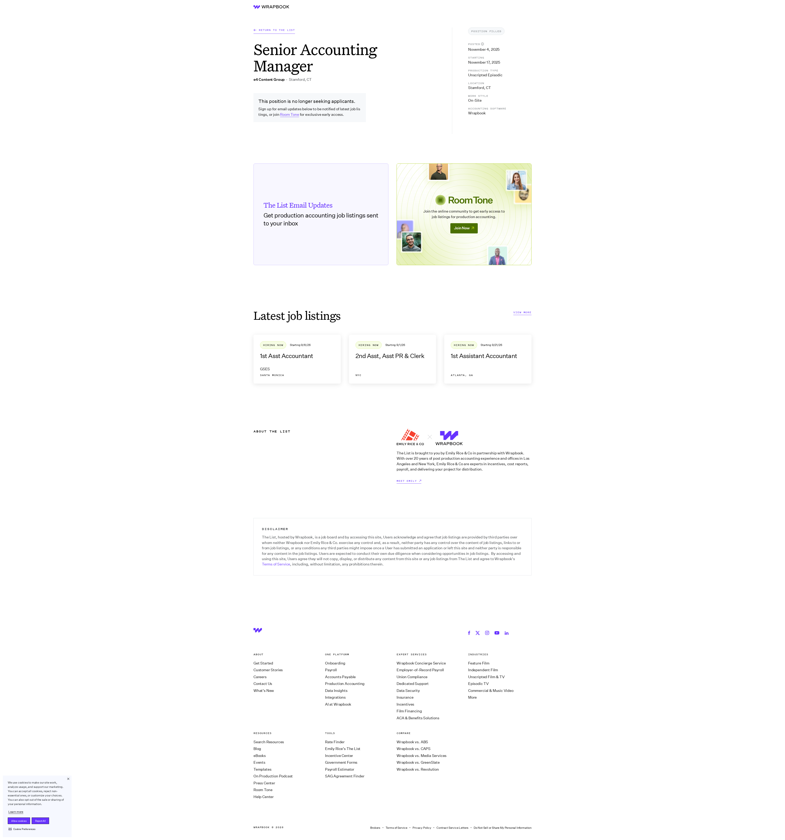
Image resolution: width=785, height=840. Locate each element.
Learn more (15, 812)
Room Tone (289, 114)
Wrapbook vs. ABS (412, 742)
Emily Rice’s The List (342, 749)
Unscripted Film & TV (486, 677)
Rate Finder (335, 742)
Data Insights (336, 690)
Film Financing (409, 711)
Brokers (375, 828)
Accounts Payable (340, 677)
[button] (22, 829)
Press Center (264, 783)
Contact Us (262, 683)
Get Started (263, 663)
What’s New (263, 690)
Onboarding (335, 663)
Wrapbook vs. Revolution (418, 769)
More (472, 697)
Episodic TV (478, 683)
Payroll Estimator (339, 769)
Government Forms (341, 762)
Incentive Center (339, 755)
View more (522, 312)
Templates (262, 769)
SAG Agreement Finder (344, 776)
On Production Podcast (273, 776)
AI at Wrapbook (338, 704)
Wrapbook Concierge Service (421, 663)
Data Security (408, 690)
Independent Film (483, 670)
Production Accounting (344, 683)
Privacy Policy (422, 828)
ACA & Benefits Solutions (418, 718)
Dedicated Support (413, 683)
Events (259, 762)
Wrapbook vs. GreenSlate (418, 762)
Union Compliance (412, 677)
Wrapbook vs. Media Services (421, 755)
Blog (257, 749)
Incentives (405, 704)
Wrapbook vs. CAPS (414, 749)
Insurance (405, 697)
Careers (260, 677)
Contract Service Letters (452, 828)
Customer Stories (268, 670)
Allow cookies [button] (19, 821)
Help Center (263, 797)
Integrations (335, 697)
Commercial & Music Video (491, 690)
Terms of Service (276, 564)
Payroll (331, 670)
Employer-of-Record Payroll (420, 670)
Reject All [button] (40, 821)
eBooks (259, 755)
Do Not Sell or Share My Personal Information (503, 828)
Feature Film (478, 663)
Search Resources (268, 742)
